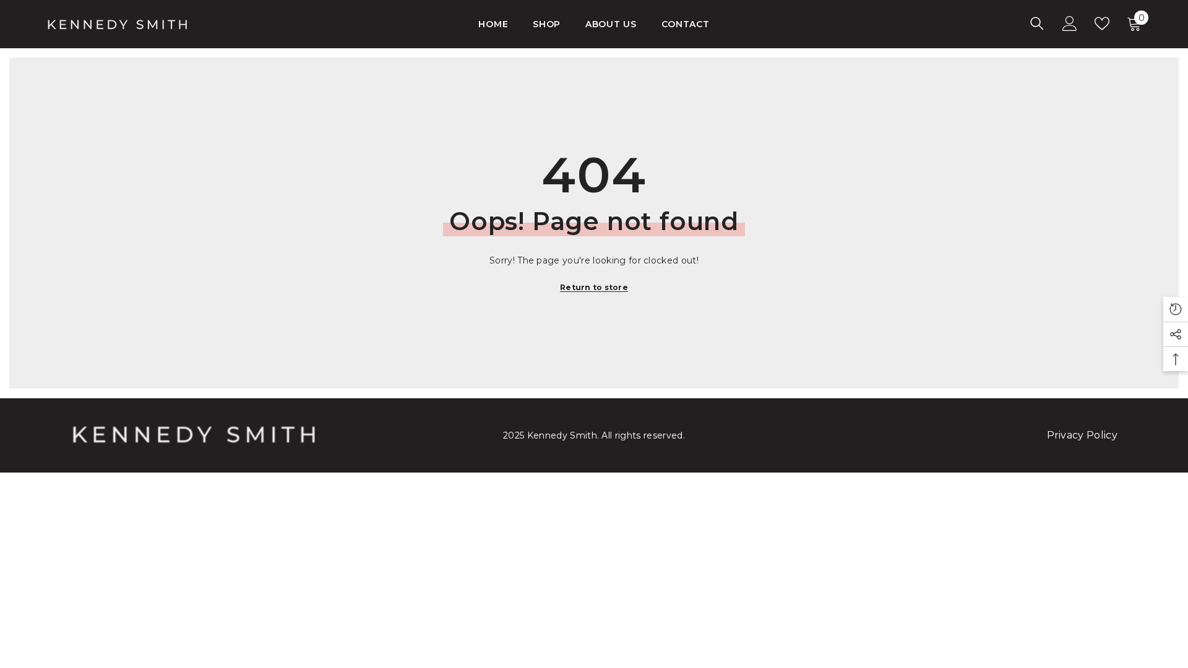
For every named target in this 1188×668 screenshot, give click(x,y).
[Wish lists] (1102, 23)
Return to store (594, 287)
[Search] (1037, 23)
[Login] (1069, 23)
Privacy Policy (1082, 435)
